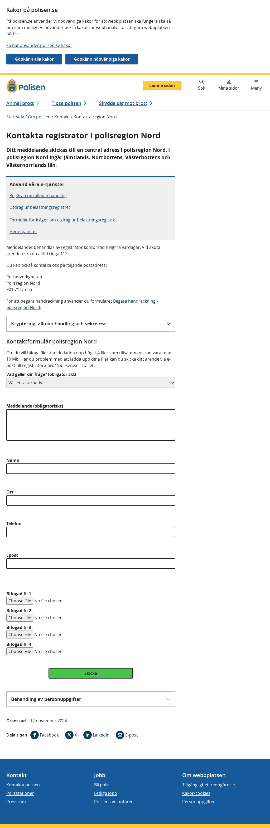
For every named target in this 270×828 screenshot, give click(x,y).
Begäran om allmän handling (38, 195)
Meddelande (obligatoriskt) (34, 406)
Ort (9, 492)
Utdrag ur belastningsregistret (39, 207)
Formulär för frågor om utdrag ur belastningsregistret (63, 220)
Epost (12, 555)
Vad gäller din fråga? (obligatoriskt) (41, 374)
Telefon (14, 523)
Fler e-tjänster (23, 231)
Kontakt (62, 117)
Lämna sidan (162, 85)
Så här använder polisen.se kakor (39, 45)
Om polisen (39, 117)
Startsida (15, 117)
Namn (13, 460)
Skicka (90, 673)
